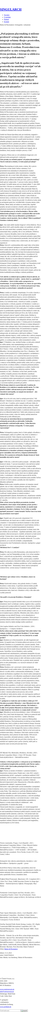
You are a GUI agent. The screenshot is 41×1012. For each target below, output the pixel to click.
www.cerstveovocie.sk (7, 989)
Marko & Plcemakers (11, 949)
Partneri (6, 19)
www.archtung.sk (5, 1007)
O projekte (7, 17)
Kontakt (6, 22)
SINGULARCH (10, 9)
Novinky (7, 15)
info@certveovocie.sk (7, 991)
